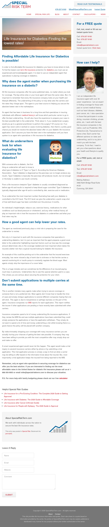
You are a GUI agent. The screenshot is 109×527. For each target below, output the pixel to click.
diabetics (50, 69)
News (103, 14)
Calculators (90, 14)
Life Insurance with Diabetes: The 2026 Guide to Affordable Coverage (31, 399)
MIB (29, 302)
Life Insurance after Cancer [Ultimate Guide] (21, 402)
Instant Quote (100, 9)
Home (28, 14)
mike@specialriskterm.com (88, 45)
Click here (96, 47)
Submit (9, 494)
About (66, 14)
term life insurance (28, 69)
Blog (57, 14)
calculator (63, 378)
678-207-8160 (60, 9)
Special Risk (26, 431)
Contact (76, 14)
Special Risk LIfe (42, 14)
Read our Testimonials (89, 4)
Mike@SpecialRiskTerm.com (80, 9)
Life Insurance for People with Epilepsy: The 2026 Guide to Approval (31, 406)
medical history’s (29, 115)
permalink (8, 433)
